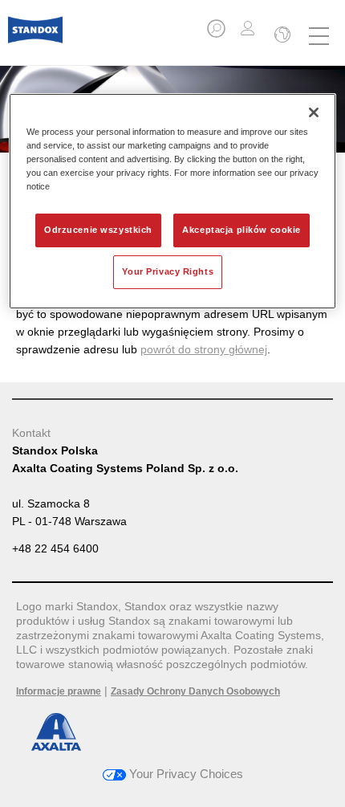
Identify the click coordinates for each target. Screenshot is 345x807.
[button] (217, 33)
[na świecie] (280, 36)
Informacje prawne (58, 691)
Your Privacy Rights (167, 271)
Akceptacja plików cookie (241, 229)
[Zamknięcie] (313, 112)
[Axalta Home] (35, 36)
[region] (173, 201)
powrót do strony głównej (203, 349)
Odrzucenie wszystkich (98, 229)
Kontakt (31, 432)
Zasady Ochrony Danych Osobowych (195, 691)
